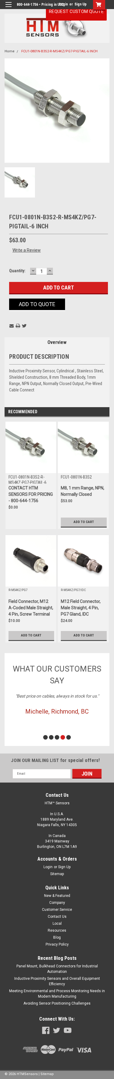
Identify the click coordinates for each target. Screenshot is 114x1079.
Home (10, 51)
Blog (57, 937)
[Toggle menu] (8, 8)
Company (57, 903)
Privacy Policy (57, 944)
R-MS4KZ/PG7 (18, 590)
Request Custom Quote (76, 11)
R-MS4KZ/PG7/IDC (73, 590)
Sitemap (57, 874)
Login (48, 867)
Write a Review (26, 250)
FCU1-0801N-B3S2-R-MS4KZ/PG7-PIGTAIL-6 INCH (59, 51)
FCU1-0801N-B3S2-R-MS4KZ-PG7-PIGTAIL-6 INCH (28, 479)
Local (57, 923)
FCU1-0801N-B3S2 (76, 477)
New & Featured (57, 896)
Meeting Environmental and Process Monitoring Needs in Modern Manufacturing (57, 994)
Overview (57, 342)
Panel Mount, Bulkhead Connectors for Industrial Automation (57, 969)
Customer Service (57, 909)
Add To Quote (37, 304)
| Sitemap (46, 1074)
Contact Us (57, 916)
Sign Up (80, 4)
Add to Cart (84, 522)
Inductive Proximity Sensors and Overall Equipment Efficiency (57, 981)
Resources (57, 930)
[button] (45, 737)
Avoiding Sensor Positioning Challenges (57, 1003)
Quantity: (17, 270)
